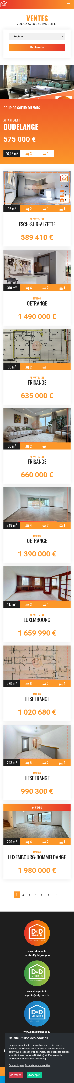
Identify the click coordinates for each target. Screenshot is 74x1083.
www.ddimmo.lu (37, 951)
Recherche (37, 47)
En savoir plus (16, 1065)
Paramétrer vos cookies (37, 1065)
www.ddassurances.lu (37, 1032)
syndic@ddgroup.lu (37, 995)
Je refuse (16, 1075)
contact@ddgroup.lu (37, 955)
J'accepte (34, 1075)
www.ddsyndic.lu (37, 991)
